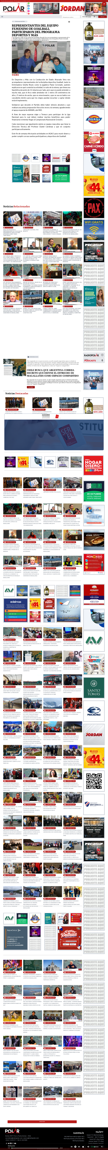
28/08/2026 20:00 (48, 253)
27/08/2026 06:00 (30, 875)
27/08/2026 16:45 (10, 804)
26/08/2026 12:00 (10, 1098)
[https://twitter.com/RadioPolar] (28, 8)
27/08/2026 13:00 (50, 828)
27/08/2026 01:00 (50, 898)
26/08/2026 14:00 (50, 1073)
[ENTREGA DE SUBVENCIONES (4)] (52, 826)
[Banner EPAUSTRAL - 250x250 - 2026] (94, 525)
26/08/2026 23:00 (10, 972)
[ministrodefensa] (32, 826)
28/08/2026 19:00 (48, 280)
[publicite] (94, 884)
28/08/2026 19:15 (29, 280)
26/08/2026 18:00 (10, 1048)
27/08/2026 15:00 (70, 804)
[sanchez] (69, 949)
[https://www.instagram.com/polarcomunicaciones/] (28, 11)
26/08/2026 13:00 (70, 1073)
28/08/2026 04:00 (70, 710)
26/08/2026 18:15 (70, 1023)
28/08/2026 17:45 (48, 306)
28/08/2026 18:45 (68, 280)
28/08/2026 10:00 (30, 686)
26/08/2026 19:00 (10, 1023)
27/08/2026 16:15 (30, 804)
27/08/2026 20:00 (70, 757)
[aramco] (12, 826)
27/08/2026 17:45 (30, 781)
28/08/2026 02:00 (30, 733)
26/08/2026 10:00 (50, 1098)
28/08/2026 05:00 (50, 710)
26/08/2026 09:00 (70, 1098)
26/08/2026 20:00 (30, 997)
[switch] (84, 1147)
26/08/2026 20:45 (70, 972)
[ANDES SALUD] (94, 629)
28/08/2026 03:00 (10, 733)
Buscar (102, 16)
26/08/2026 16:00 (10, 1073)
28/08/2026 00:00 (70, 733)
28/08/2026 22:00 (68, 227)
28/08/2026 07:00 (10, 710)
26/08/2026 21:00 (50, 972)
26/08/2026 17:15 (50, 1048)
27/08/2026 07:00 (10, 875)
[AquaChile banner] (15, 949)
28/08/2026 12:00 (50, 663)
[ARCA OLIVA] (94, 41)
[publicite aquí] (94, 980)
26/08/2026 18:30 (50, 1023)
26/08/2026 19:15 (70, 997)
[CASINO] (94, 85)
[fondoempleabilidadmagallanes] (12, 873)
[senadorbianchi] (52, 873)
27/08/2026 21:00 (50, 757)
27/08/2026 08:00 (70, 851)
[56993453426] (28, 3)
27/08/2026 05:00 (50, 875)
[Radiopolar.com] (2, 16)
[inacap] (32, 278)
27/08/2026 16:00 (50, 804)
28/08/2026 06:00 (30, 710)
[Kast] (32, 873)
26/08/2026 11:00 (30, 1098)
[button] (104, 4)
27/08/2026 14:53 (10, 828)
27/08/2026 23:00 (10, 757)
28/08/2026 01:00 (50, 733)
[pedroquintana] (72, 278)
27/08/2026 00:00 (70, 898)
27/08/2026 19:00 (10, 781)
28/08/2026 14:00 (10, 663)
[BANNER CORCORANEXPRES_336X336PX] (94, 674)
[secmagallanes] (12, 278)
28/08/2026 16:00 (50, 639)
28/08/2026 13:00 (34, 356)
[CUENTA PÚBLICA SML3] (52, 278)
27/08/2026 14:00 (30, 828)
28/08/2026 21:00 (9, 253)
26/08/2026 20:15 (10, 997)
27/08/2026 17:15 (50, 781)
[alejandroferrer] (12, 540)
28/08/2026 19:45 (68, 253)
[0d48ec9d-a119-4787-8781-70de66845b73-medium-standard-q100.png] (14, 12)
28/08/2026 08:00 (70, 686)
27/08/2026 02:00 (30, 898)
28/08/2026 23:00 (48, 227)
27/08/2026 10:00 (30, 851)
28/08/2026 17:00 (30, 639)
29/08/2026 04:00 (13, 409)
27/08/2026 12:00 (70, 828)
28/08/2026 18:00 (29, 306)
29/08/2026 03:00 (9, 227)
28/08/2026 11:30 (70, 663)
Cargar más (42, 1121)
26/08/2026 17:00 (70, 1048)
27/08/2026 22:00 (30, 757)
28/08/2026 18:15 (9, 306)
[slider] (11, 1148)
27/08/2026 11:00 (10, 851)
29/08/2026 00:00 (29, 227)
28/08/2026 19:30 (9, 280)
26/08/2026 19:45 (50, 997)
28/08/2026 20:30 (29, 253)
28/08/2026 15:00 (70, 639)
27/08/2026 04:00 (70, 875)
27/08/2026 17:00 (70, 781)
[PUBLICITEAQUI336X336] (94, 1048)
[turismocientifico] (72, 826)
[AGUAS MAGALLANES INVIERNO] (94, 63)
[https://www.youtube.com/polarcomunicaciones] (28, 13)
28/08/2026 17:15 (68, 306)
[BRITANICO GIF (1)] (94, 814)
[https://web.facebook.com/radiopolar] (28, 6)
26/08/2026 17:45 (30, 1048)
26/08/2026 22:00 (30, 972)
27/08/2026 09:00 (50, 851)
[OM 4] (72, 873)
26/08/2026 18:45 (30, 1023)
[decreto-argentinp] (14, 375)
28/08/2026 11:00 (10, 686)
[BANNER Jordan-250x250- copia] (94, 744)
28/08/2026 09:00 (50, 686)
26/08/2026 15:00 (30, 1073)
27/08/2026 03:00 (10, 898)
